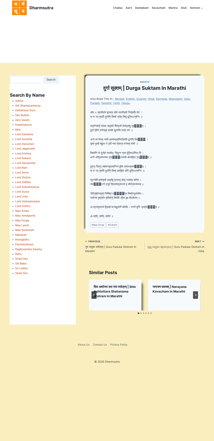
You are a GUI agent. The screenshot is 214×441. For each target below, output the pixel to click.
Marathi (144, 82)
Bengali (119, 98)
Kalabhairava (23, 124)
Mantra (173, 7)
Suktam (112, 225)
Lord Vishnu (22, 206)
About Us (84, 344)
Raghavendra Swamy (28, 249)
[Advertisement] (107, 39)
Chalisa (118, 7)
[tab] (138, 313)
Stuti (184, 7)
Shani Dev (21, 258)
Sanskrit (106, 103)
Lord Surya (22, 191)
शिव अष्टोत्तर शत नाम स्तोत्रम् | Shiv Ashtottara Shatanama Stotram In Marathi (115, 291)
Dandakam (142, 7)
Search (51, 79)
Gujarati (141, 98)
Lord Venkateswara (27, 201)
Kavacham (158, 7)
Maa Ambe (22, 210)
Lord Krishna (23, 153)
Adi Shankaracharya (28, 105)
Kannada (161, 98)
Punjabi (95, 103)
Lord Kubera (23, 158)
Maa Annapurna (25, 215)
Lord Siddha (23, 182)
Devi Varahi (22, 120)
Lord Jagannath (25, 148)
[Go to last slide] (94, 295)
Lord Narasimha (25, 163)
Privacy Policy (118, 344)
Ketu (18, 129)
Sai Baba (20, 263)
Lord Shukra (23, 177)
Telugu (125, 103)
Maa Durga (98, 225)
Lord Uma (21, 196)
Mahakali (20, 234)
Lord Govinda (23, 139)
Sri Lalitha (21, 268)
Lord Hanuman (24, 143)
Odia (187, 98)
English (130, 98)
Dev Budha (22, 115)
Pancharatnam (24, 244)
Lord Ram (21, 167)
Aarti (129, 7)
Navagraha (22, 239)
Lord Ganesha (24, 134)
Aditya (19, 100)
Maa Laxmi (22, 225)
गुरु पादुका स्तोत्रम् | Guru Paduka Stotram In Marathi (110, 246)
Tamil (116, 103)
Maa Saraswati (24, 230)
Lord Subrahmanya (27, 187)
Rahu (18, 253)
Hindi (151, 98)
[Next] (195, 295)
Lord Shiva (22, 172)
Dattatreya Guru (25, 110)
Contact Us (100, 344)
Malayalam (175, 98)
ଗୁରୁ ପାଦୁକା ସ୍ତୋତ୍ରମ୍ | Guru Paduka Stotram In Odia (175, 246)
